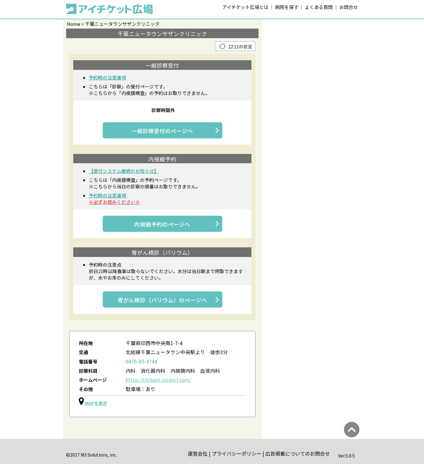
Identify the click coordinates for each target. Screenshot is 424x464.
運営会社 (198, 453)
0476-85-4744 (141, 361)
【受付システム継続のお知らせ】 (124, 171)
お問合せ (348, 7)
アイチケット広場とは (245, 7)
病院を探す (286, 7)
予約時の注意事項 (107, 77)
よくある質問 (319, 7)
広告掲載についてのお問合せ (297, 453)
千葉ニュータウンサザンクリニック (122, 23)
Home (73, 23)
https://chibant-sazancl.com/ (158, 379)
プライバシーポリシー (236, 453)
